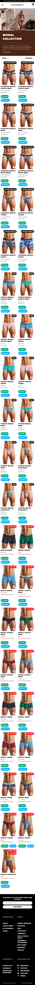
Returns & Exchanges (22, 941)
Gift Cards (22, 945)
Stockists (22, 931)
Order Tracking (24, 923)
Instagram (24, 971)
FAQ (19, 928)
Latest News (8, 926)
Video (5, 931)
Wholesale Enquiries (7, 972)
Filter (4, 58)
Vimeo (23, 976)
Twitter (23, 968)
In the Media (8, 928)
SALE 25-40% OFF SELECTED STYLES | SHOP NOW (17, 1)
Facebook (24, 966)
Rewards (21, 948)
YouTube (24, 973)
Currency (22, 934)
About (5, 923)
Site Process (27, 983)
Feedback (7, 968)
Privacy (21, 950)
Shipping (21, 926)
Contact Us (7, 966)
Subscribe (17, 907)
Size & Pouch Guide (23, 937)
